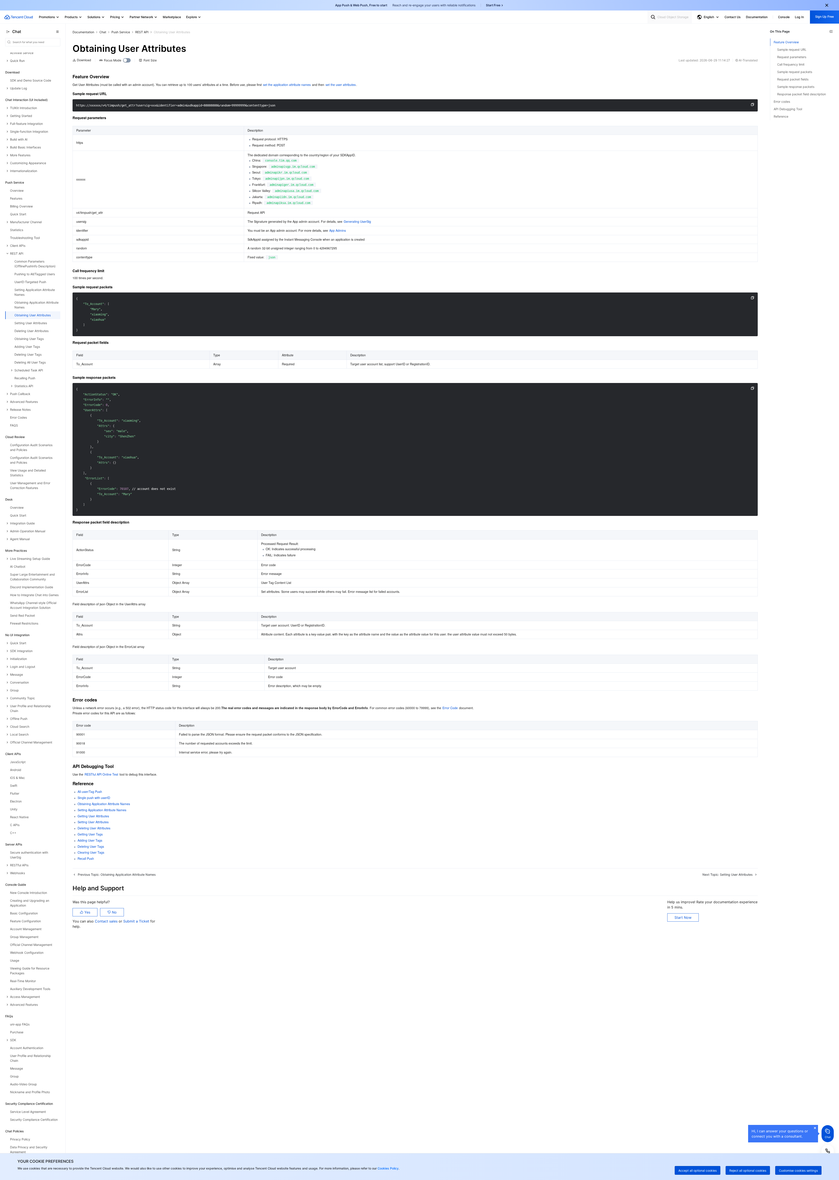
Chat (102, 32)
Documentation (83, 32)
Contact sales (107, 921)
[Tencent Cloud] (18, 17)
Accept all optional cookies (697, 1170)
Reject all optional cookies (747, 1170)
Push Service (120, 32)
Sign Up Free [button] (824, 16)
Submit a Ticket (136, 921)
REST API (142, 32)
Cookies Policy (388, 1168)
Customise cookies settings (798, 1170)
